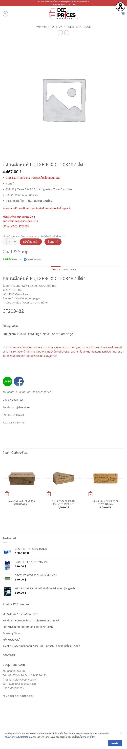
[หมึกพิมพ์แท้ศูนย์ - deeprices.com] (63, 14)
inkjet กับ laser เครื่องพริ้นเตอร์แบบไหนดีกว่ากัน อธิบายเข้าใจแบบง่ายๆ (41, 646)
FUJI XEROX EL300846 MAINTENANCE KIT (63, 502)
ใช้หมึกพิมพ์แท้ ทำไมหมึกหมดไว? (20, 614)
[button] (5, 13)
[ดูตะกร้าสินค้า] (123, 13)
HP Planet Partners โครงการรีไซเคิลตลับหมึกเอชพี (30, 620)
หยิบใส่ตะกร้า (31, 241)
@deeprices (17, 399)
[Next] (124, 489)
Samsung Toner (11, 633)
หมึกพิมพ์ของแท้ (11, 639)
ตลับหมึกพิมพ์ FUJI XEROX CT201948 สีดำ (105, 502)
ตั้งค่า (93, 736)
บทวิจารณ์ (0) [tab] (69, 269)
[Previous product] (66, 32)
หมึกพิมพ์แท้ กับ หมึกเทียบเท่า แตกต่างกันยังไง (27, 627)
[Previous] (2, 489)
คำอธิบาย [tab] (56, 269)
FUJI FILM (56, 26)
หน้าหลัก (41, 26)
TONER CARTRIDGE (78, 26)
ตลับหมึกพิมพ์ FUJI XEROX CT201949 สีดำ (21, 502)
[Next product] (60, 32)
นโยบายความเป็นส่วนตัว (16, 736)
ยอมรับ (115, 743)
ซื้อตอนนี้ (53, 241)
